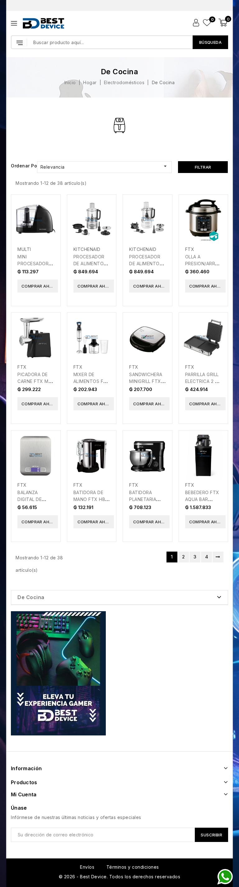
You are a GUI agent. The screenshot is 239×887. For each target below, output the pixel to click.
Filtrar (203, 167)
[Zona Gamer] (58, 673)
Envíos (87, 867)
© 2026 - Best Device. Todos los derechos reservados (119, 876)
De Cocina (31, 597)
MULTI (24, 249)
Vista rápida (51, 205)
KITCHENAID (87, 249)
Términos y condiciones (132, 867)
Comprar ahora (39, 286)
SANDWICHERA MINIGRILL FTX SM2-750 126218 (147, 381)
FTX (189, 249)
